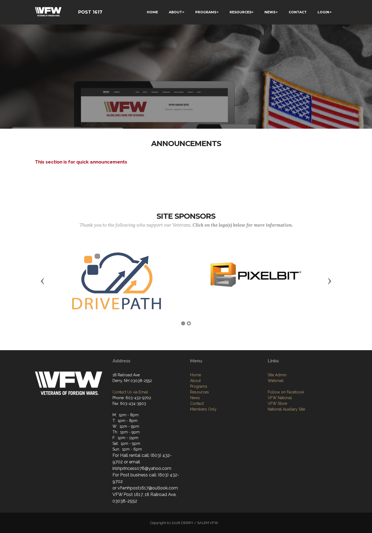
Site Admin (277, 375)
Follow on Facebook (286, 392)
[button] (42, 280)
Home (195, 375)
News (195, 398)
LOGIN (323, 12)
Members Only (203, 409)
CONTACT (298, 12)
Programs (198, 386)
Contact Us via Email (130, 392)
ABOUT (175, 12)
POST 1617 (90, 12)
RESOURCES (240, 12)
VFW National (280, 398)
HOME (152, 12)
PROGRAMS (205, 12)
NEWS (269, 12)
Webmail (275, 380)
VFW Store (277, 403)
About (195, 380)
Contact (197, 403)
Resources (199, 392)
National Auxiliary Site (286, 409)
